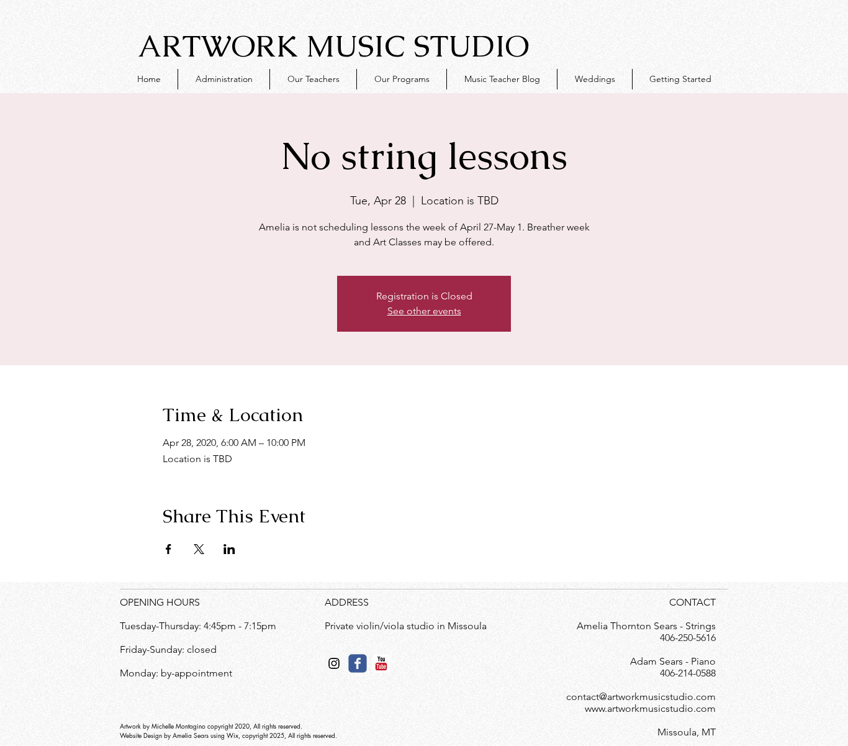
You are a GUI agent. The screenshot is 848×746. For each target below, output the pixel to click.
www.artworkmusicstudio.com (650, 708)
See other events (424, 311)
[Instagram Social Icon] (334, 663)
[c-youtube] (381, 663)
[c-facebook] (357, 663)
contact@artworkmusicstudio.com (641, 697)
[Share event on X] (199, 549)
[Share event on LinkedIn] (229, 549)
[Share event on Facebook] (168, 549)
